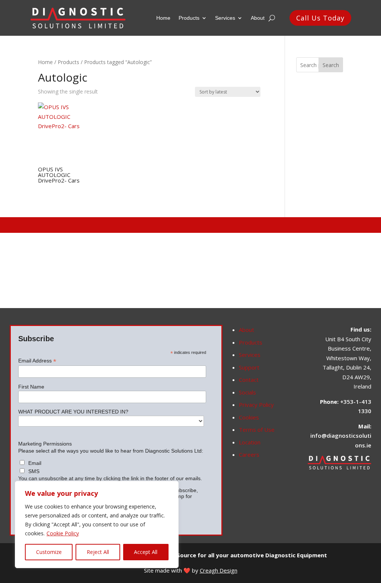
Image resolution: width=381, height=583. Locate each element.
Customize (49, 551)
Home (163, 18)
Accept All (145, 551)
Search (331, 65)
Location (249, 442)
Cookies (249, 417)
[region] (97, 524)
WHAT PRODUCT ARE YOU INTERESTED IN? (73, 412)
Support (249, 367)
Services (225, 18)
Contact (249, 379)
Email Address (37, 360)
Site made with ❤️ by (190, 570)
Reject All (98, 551)
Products (189, 18)
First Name (31, 387)
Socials (247, 392)
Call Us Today (320, 17)
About (258, 18)
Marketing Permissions (45, 444)
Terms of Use (257, 429)
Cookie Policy (63, 533)
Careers (249, 454)
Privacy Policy (256, 404)
